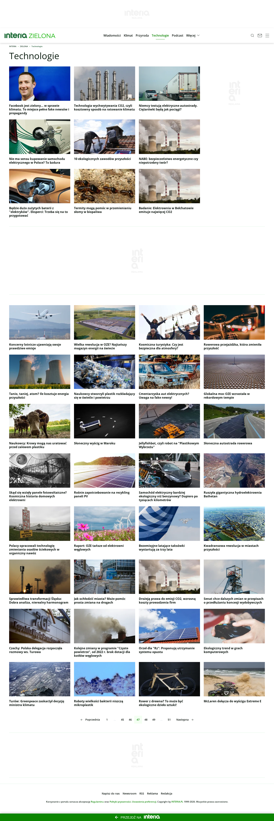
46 (130, 719)
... (115, 719)
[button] (112, 35)
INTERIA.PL (177, 801)
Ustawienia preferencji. (144, 801)
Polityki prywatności (120, 801)
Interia (12, 46)
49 (153, 719)
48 (145, 719)
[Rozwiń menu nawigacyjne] (267, 35)
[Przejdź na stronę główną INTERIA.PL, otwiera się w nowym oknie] (15, 35)
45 (122, 719)
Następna (182, 719)
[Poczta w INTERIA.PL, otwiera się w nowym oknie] (260, 35)
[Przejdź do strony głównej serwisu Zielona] (42, 35)
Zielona (24, 46)
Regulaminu (97, 801)
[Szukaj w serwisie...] (252, 35)
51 (169, 719)
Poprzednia (92, 719)
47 (138, 719)
